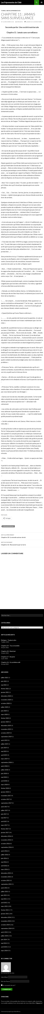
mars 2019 (4, 759)
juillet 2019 (4, 744)
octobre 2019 (5, 733)
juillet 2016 (4, 854)
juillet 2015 (4, 891)
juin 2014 (4, 939)
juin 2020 (4, 711)
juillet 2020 (4, 707)
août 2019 (4, 740)
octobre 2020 (5, 703)
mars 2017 (4, 825)
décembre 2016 (6, 836)
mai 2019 (4, 751)
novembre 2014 (6, 921)
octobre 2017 (5, 799)
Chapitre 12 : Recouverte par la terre (13, 543)
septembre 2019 (6, 736)
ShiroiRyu (20, 22)
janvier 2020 (5, 722)
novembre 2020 (6, 700)
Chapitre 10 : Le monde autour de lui (13, 536)
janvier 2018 (5, 792)
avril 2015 (4, 902)
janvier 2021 (5, 692)
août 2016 (4, 851)
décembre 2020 (6, 696)
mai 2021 (4, 685)
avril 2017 (4, 821)
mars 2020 (4, 714)
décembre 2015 (6, 873)
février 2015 (5, 910)
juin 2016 (4, 858)
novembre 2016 (6, 840)
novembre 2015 (6, 877)
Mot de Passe (5, 981)
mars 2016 (4, 869)
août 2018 (4, 766)
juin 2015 (4, 895)
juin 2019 (4, 747)
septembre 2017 (6, 803)
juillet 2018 (4, 770)
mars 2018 (4, 784)
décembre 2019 (6, 725)
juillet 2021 (4, 677)
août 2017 (4, 807)
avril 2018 (4, 781)
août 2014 (4, 932)
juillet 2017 (4, 810)
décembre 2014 (6, 917)
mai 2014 (4, 943)
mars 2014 (4, 950)
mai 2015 (4, 899)
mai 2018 (4, 777)
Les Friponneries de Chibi (11, 2)
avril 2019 (4, 755)
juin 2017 (4, 814)
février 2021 (5, 688)
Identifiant (4, 977)
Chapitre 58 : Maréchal (8, 651)
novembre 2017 (6, 795)
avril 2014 (4, 947)
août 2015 (4, 888)
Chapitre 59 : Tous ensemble (10, 646)
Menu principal (41, 2)
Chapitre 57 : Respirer (8, 657)
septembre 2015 (6, 884)
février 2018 (5, 788)
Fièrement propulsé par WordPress (10, 1011)
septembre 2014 (6, 928)
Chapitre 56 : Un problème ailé (10, 662)
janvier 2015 (5, 913)
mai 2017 (4, 818)
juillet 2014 (4, 936)
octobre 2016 (5, 843)
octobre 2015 (5, 880)
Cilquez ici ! (39, 1003)
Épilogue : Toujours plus (8, 640)
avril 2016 (4, 866)
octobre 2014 (5, 925)
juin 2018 (4, 773)
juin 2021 (4, 681)
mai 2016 (4, 862)
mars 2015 (4, 906)
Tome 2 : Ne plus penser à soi (10, 10)
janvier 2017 (5, 832)
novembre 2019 (6, 729)
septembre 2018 (6, 762)
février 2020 (5, 718)
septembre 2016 (6, 847)
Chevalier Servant (8, 526)
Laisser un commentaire (34, 22)
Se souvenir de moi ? (9, 985)
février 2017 (5, 829)
